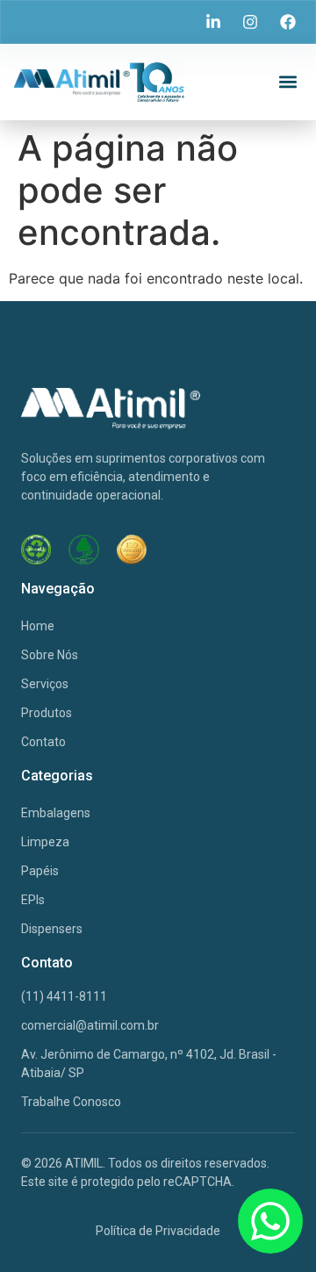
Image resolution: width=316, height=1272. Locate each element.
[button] (287, 82)
